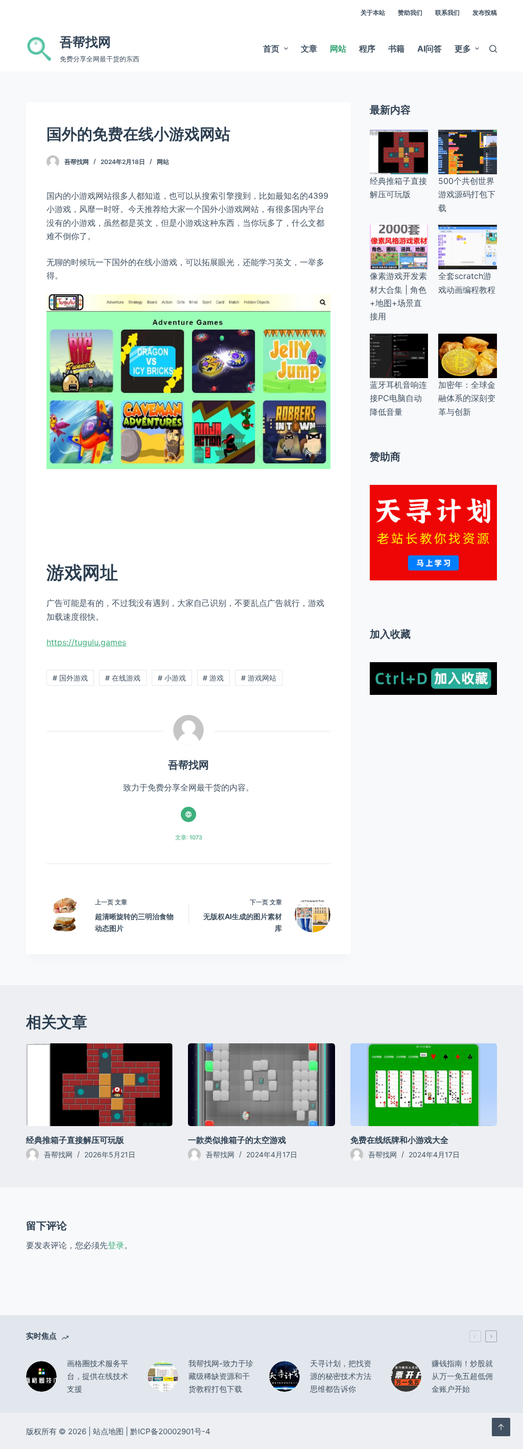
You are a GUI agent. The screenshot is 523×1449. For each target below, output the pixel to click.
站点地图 (108, 1431)
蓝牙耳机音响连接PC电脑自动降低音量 (398, 398)
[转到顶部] (501, 1427)
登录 (116, 1245)
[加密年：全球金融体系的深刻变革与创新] (467, 356)
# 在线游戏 (122, 677)
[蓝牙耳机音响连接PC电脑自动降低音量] (399, 356)
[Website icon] (188, 814)
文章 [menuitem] (309, 48)
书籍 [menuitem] (396, 48)
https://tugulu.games (86, 642)
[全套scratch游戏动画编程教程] (467, 247)
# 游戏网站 (258, 677)
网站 (163, 162)
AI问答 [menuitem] (429, 48)
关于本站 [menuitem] (373, 12)
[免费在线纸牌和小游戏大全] (423, 1084)
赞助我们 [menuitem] (410, 12)
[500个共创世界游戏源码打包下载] (467, 152)
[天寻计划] (433, 532)
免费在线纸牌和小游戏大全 (399, 1140)
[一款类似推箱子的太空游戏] (261, 1084)
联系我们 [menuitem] (447, 12)
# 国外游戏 (70, 677)
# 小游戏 (172, 677)
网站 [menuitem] (338, 48)
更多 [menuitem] (463, 48)
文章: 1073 (188, 837)
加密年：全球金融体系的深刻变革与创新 (466, 398)
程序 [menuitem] (367, 48)
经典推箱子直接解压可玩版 (75, 1140)
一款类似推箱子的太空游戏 (237, 1140)
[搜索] (493, 49)
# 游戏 (213, 677)
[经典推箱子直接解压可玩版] (399, 152)
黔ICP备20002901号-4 (170, 1431)
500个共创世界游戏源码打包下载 (466, 194)
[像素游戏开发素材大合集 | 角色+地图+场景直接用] (399, 247)
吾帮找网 (85, 42)
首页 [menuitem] (271, 48)
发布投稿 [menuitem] (484, 12)
